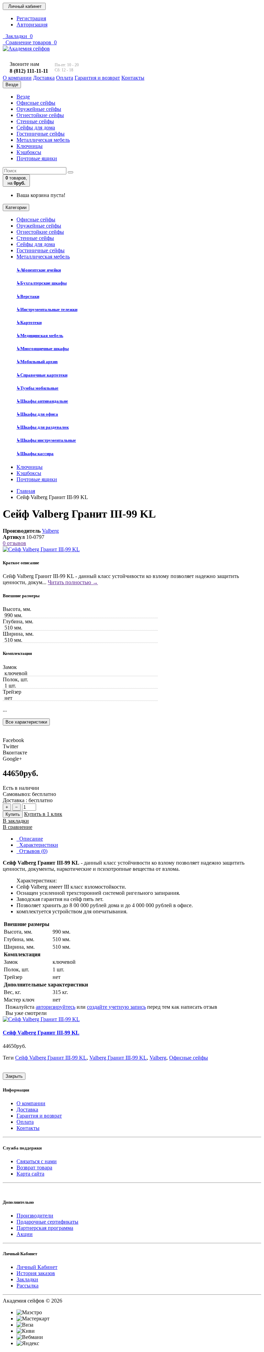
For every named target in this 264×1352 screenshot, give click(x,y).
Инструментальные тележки (46, 309)
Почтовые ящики (36, 158)
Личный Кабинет (36, 1267)
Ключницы (29, 146)
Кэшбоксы (28, 152)
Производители (34, 1215)
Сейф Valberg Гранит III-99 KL (41, 1033)
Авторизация (31, 24)
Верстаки (27, 296)
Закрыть (14, 1076)
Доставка (27, 1109)
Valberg (50, 531)
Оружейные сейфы (38, 109)
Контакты (28, 1128)
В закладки (16, 821)
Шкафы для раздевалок (42, 427)
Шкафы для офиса (37, 414)
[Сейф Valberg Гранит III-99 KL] (41, 549)
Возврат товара (34, 1167)
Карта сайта (30, 1174)
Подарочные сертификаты (47, 1222)
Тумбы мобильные (37, 388)
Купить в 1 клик (43, 814)
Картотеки (29, 322)
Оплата (25, 1122)
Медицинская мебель (39, 335)
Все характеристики (26, 722)
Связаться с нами (36, 1161)
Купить (13, 814)
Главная (25, 491)
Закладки (27, 1279)
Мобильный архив (37, 361)
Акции (24, 1234)
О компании (30, 1103)
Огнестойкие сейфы (40, 115)
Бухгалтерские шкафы (41, 283)
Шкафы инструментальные (46, 440)
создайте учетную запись (116, 1007)
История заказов (35, 1273)
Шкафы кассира (35, 453)
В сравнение (17, 827)
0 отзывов (14, 543)
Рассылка (27, 1286)
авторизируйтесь (55, 1007)
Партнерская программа (44, 1228)
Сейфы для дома (35, 127)
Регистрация (31, 18)
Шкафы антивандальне (42, 401)
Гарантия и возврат (39, 1116)
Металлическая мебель (43, 140)
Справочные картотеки (41, 375)
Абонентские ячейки (38, 270)
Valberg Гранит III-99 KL (118, 1058)
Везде (23, 97)
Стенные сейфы (35, 121)
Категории (16, 207)
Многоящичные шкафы (42, 348)
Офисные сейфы (35, 103)
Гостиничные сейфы (40, 134)
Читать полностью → (73, 582)
